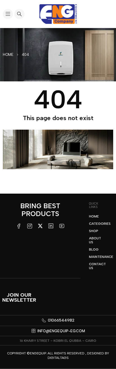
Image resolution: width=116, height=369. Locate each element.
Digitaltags (58, 358)
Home (8, 54)
